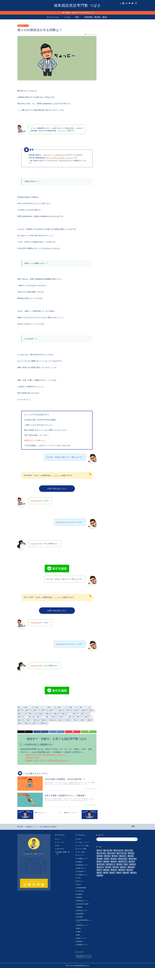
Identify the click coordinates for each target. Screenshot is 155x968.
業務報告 (79, 907)
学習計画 (56, 717)
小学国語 (73, 717)
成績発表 (79, 894)
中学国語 (29, 710)
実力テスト (64, 717)
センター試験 (53, 707)
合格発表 (79, 861)
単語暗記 (86, 710)
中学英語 (45, 710)
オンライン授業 (81, 848)
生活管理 (63, 720)
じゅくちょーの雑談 (83, 845)
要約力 (84, 720)
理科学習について (82, 910)
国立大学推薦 (34, 713)
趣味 (78, 935)
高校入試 (36, 723)
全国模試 (63, 710)
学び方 (79, 884)
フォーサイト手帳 (86, 707)
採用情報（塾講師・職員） (96, 17)
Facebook (34, 501)
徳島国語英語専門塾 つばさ (77, 5)
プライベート (81, 855)
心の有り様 (80, 891)
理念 (77, 17)
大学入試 (77, 713)
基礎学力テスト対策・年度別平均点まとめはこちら (46, 755)
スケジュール (53, 17)
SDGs (79, 839)
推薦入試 (45, 720)
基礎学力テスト (67, 713)
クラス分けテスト (42, 707)
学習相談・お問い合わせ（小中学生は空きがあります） (47, 760)
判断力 (78, 710)
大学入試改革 (86, 713)
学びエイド (41, 717)
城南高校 (50, 713)
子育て (79, 878)
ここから (56, 475)
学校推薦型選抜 (81, 887)
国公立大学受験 (23, 713)
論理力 (21, 723)
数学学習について (82, 900)
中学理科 (37, 710)
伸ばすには (54, 710)
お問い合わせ (60, 848)
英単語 (70, 720)
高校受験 (44, 723)
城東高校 (58, 713)
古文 (93, 710)
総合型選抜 (80, 913)
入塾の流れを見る (32, 757)
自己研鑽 (79, 917)
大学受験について (82, 874)
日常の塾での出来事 (83, 904)
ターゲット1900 (64, 707)
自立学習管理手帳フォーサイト (84, 921)
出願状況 (71, 710)
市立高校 (81, 717)
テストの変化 (74, 707)
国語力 (42, 713)
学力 (49, 717)
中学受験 (21, 710)
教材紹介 (79, 897)
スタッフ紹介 (81, 852)
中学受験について (82, 858)
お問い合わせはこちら (56, 489)
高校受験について (23, 25)
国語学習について (82, 865)
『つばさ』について (83, 842)
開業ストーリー (81, 938)
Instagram (34, 543)
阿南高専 (28, 723)
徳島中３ (89, 717)
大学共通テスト (23, 717)
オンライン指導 (30, 707)
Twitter (58, 522)
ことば (67, 17)
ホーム (59, 839)
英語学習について (82, 925)
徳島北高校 (22, 720)
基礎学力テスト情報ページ (35, 440)
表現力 (77, 720)
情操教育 (37, 720)
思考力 (30, 720)
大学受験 (33, 717)
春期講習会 (54, 720)
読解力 (91, 720)
